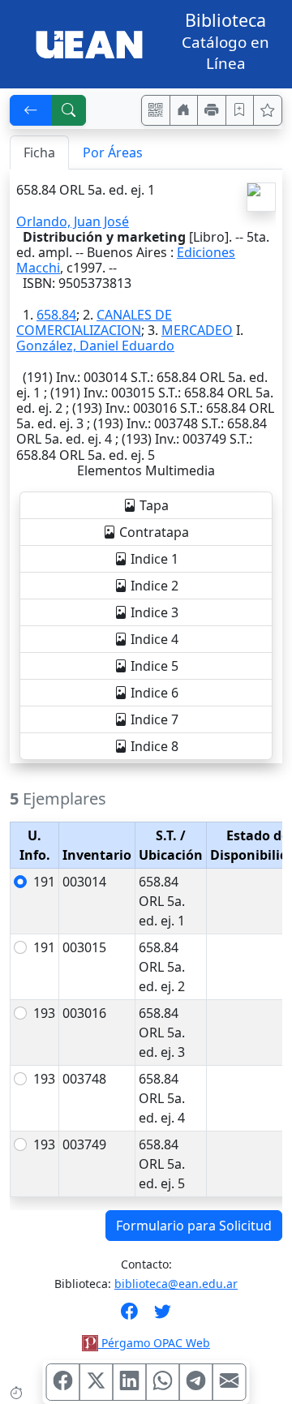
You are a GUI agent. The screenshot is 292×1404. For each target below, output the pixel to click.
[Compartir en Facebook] (63, 1382)
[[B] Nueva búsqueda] (69, 110)
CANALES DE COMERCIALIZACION (94, 322)
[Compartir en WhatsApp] (163, 1382)
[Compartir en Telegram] (196, 1382)
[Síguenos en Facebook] (129, 1316)
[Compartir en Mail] (230, 1382)
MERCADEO (197, 330)
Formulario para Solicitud (194, 1225)
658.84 (56, 315)
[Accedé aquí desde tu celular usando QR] (155, 110)
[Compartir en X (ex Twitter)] (96, 1382)
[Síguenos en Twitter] (162, 1316)
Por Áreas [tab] (113, 152)
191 (44, 882)
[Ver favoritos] (267, 110)
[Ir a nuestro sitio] (184, 110)
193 (44, 1013)
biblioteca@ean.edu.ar (176, 1283)
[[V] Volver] (31, 110)
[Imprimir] (211, 110)
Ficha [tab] (39, 152)
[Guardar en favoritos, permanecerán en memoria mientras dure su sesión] (240, 110)
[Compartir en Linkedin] (130, 1382)
